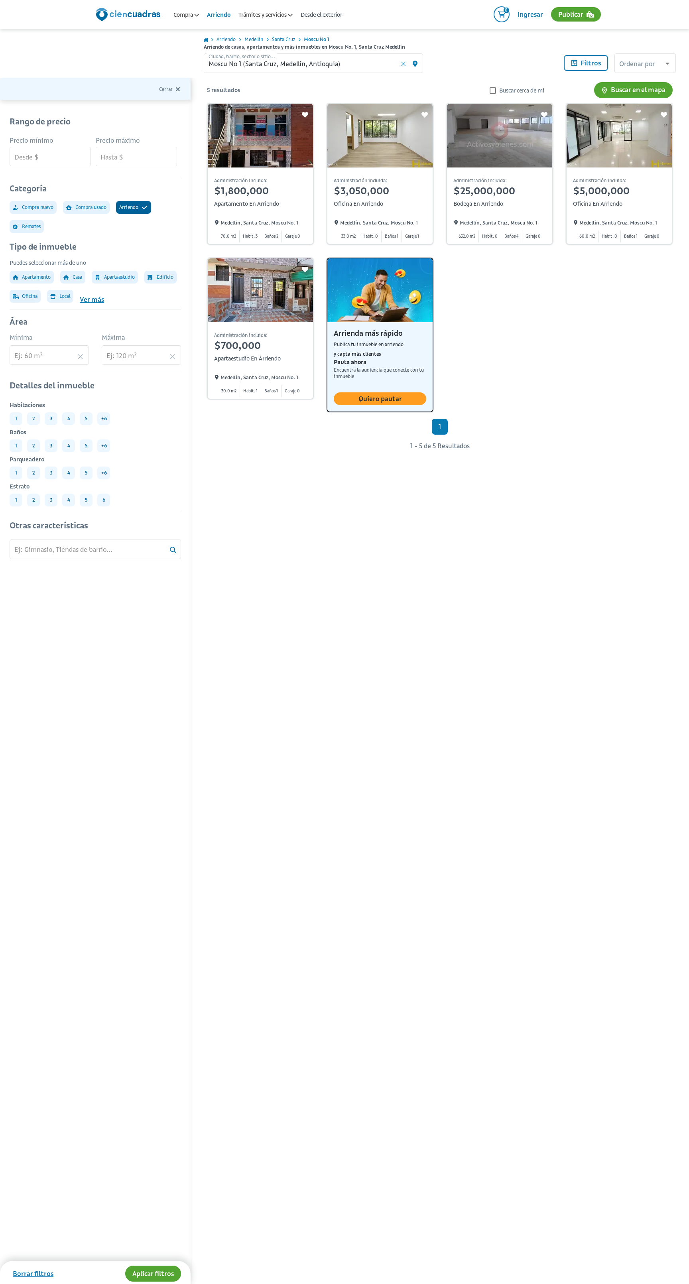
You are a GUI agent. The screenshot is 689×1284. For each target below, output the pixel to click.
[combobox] (645, 64)
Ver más (92, 299)
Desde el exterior (321, 14)
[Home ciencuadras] (129, 15)
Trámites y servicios (263, 15)
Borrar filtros (33, 1273)
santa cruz (283, 39)
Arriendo (218, 14)
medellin (253, 39)
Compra (183, 15)
